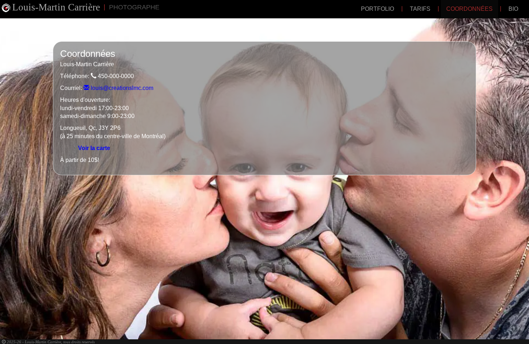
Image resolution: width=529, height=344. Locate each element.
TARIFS (420, 9)
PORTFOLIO (377, 9)
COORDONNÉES (469, 9)
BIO (513, 9)
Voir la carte (94, 148)
